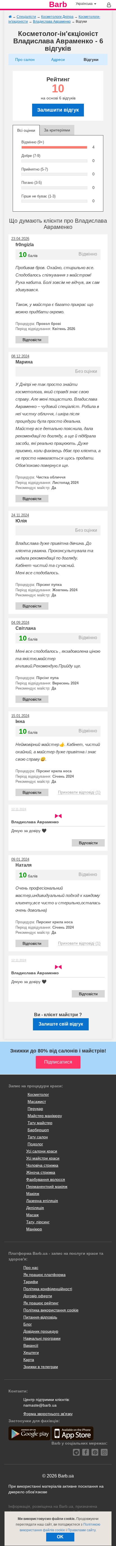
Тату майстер (40, 1122)
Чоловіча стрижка (42, 1165)
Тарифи (30, 1281)
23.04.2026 (20, 239)
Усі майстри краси (42, 1158)
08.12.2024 (20, 356)
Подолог (35, 1144)
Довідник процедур (40, 1331)
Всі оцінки (26, 130)
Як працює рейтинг (41, 1303)
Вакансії (30, 1345)
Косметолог (38, 1094)
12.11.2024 (18, 809)
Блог (27, 1324)
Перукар (35, 1108)
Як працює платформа (44, 1274)
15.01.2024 (20, 716)
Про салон (25, 59)
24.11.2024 (20, 515)
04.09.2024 (20, 622)
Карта (28, 1359)
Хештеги (31, 1352)
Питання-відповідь (40, 1317)
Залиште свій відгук (61, 1024)
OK (60, 1536)
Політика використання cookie (51, 1310)
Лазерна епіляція (42, 1200)
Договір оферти (37, 1296)
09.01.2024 (20, 859)
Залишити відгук (58, 110)
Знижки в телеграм (40, 1366)
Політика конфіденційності (47, 1288)
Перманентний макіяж (46, 1186)
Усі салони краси (41, 1151)
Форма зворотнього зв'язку (48, 1413)
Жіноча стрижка (40, 1172)
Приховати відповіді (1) (79, 792)
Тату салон (38, 1137)
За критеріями (57, 130)
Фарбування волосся (45, 1179)
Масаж (32, 1215)
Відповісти (32, 339)
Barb (58, 4)
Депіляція (35, 1207)
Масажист (37, 1101)
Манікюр (34, 1229)
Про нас (30, 1267)
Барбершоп (38, 1130)
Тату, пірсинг (38, 1222)
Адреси (58, 59)
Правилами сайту (81, 1530)
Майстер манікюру (45, 1115)
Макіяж (32, 1193)
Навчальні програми (42, 1338)
